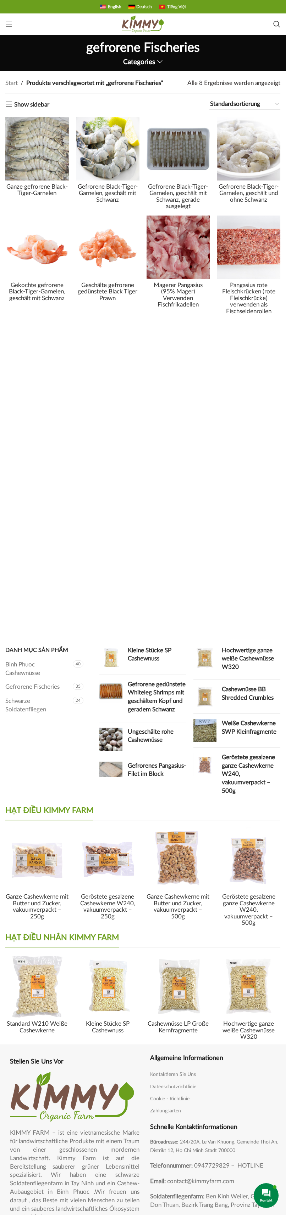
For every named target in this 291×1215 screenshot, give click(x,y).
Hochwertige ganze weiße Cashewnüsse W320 (248, 658)
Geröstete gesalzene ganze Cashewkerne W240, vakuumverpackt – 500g (248, 774)
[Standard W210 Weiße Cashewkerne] (37, 986)
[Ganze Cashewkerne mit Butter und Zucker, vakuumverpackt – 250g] (37, 859)
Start (11, 83)
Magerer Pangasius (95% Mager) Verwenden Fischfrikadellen (178, 295)
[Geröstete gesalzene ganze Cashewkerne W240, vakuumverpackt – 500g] (204, 775)
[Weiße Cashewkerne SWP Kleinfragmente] (204, 730)
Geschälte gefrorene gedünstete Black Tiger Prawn (107, 291)
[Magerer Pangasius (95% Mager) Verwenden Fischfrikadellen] (178, 247)
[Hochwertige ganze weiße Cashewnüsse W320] (204, 660)
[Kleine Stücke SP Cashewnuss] (110, 657)
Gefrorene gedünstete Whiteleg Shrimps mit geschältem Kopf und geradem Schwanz (157, 696)
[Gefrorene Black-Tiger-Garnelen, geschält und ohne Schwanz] (248, 148)
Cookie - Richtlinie (170, 1098)
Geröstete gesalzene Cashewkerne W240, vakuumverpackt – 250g (107, 906)
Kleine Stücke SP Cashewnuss (149, 654)
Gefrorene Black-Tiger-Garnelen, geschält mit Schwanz (108, 193)
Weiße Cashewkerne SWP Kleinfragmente (249, 727)
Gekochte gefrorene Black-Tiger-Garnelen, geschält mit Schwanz (37, 291)
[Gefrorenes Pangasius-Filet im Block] (110, 771)
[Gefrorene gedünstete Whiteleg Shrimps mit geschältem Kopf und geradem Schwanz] (110, 698)
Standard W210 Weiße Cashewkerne (37, 1027)
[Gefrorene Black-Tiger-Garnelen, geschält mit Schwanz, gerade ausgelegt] (178, 148)
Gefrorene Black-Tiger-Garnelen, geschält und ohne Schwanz (249, 193)
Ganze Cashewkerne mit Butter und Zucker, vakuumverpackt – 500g (178, 906)
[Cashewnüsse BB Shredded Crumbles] (204, 696)
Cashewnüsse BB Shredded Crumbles (248, 693)
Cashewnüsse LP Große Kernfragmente (178, 1027)
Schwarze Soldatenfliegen (25, 705)
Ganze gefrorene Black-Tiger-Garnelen (37, 190)
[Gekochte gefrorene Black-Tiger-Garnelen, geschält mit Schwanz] (37, 247)
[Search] (277, 24)
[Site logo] (143, 24)
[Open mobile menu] (9, 24)
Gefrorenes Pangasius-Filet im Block (157, 770)
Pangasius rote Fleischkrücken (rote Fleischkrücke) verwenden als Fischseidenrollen (248, 298)
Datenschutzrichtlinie (173, 1086)
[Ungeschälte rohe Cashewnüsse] (110, 739)
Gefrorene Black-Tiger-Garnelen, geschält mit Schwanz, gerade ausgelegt (178, 197)
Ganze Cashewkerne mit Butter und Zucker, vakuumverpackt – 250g (37, 906)
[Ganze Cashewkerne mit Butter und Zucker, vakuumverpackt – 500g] (178, 859)
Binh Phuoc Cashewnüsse (22, 668)
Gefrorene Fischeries (32, 687)
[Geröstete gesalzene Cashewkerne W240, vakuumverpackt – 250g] (107, 859)
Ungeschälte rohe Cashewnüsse (151, 736)
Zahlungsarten (165, 1110)
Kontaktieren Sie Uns (173, 1074)
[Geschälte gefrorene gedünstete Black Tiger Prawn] (107, 247)
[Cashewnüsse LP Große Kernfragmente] (178, 986)
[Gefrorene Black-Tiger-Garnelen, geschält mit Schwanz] (107, 148)
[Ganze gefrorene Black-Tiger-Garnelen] (37, 148)
